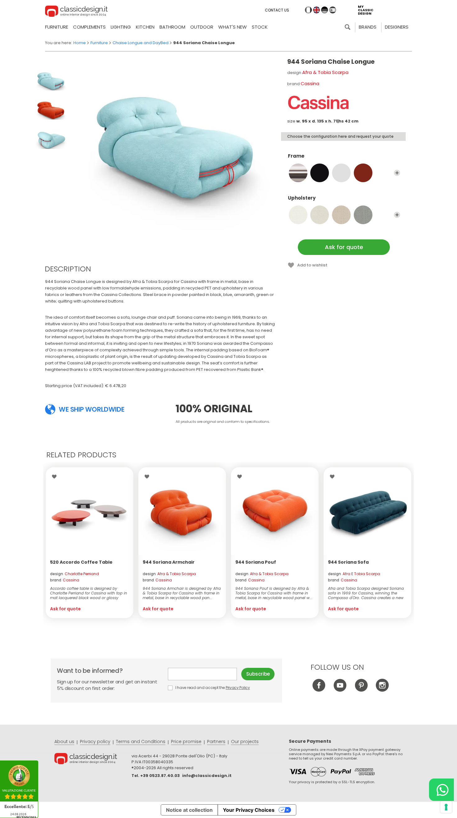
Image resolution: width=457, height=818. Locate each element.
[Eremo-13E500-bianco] (298, 214)
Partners (216, 741)
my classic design (365, 10)
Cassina (310, 83)
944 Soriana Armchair (169, 562)
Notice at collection (189, 810)
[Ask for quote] (89, 511)
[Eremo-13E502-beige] (341, 214)
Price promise (186, 741)
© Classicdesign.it (93, 759)
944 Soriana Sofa (348, 562)
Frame (296, 156)
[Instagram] (382, 690)
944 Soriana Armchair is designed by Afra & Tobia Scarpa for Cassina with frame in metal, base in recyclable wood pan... (182, 593)
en (316, 10)
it (308, 10)
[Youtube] (340, 690)
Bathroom (172, 27)
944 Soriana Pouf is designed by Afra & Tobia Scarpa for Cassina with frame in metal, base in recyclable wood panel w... (273, 593)
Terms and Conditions (140, 741)
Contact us (277, 10)
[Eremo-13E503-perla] (363, 214)
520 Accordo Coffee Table (81, 562)
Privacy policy (95, 741)
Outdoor (201, 27)
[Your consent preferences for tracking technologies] (446, 807)
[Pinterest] (361, 690)
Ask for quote (344, 247)
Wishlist (56, 477)
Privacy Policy (238, 687)
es (332, 10)
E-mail (204, 674)
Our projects (245, 741)
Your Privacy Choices (249, 810)
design (74, 573)
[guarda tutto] (397, 173)
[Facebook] (319, 690)
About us (64, 741)
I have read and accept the (212, 687)
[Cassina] (318, 102)
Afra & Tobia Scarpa (325, 72)
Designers (397, 27)
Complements (89, 27)
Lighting (121, 27)
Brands (367, 27)
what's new (232, 27)
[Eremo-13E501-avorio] (319, 214)
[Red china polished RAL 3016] (363, 172)
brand (64, 580)
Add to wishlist (312, 265)
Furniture (56, 27)
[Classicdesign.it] (76, 12)
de (324, 10)
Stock (260, 27)
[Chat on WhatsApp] (441, 790)
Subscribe (258, 674)
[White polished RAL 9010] (341, 172)
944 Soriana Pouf (255, 562)
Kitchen (145, 27)
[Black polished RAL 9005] (319, 172)
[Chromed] (298, 172)
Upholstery (302, 198)
